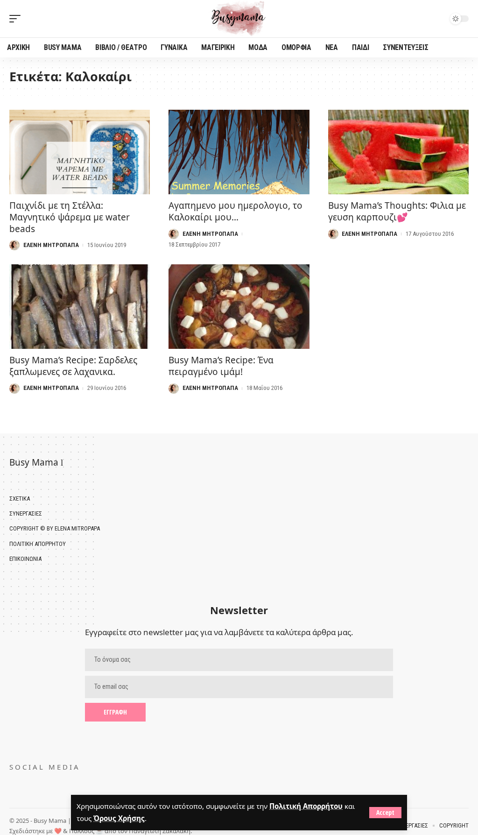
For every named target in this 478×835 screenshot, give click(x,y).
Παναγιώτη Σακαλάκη (159, 831)
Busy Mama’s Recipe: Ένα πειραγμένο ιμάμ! (221, 366)
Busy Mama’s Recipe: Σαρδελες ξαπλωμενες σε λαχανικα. (73, 366)
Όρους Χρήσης (119, 818)
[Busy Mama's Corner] (239, 18)
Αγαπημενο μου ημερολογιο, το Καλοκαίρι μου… (235, 211)
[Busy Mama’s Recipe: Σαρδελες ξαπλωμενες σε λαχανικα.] (79, 306)
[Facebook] (13, 787)
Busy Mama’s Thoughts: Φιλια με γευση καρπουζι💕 (397, 211)
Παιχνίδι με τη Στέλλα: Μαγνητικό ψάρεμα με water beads (69, 216)
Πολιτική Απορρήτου (306, 806)
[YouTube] (27, 787)
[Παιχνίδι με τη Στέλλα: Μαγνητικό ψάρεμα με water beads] (79, 152)
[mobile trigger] (17, 18)
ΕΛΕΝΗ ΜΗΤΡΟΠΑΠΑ (51, 244)
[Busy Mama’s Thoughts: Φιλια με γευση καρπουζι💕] (398, 152)
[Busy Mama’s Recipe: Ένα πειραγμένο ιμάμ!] (239, 306)
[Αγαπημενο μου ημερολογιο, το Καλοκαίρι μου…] (239, 152)
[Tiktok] (40, 787)
